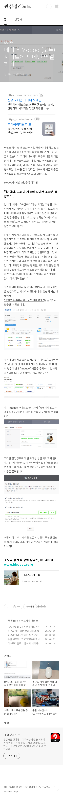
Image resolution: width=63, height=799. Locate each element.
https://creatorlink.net (21, 119)
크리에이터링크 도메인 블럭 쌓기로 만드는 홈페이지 (21, 124)
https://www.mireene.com (23, 95)
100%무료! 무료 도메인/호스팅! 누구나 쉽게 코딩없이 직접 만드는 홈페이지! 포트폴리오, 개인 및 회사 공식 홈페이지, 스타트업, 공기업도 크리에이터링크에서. (21, 130)
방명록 (18, 19)
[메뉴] (56, 6)
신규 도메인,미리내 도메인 (24, 100)
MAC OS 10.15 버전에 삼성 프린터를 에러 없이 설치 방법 (24, 628)
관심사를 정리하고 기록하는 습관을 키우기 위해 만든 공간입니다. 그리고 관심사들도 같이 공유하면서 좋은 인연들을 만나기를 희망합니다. (24, 744)
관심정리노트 (17, 6)
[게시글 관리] (18, 606)
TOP (56, 788)
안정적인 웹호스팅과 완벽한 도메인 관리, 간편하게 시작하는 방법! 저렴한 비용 (31, 106)
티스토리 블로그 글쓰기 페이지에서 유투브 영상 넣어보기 (24, 645)
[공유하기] (14, 606)
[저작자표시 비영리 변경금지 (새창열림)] (41, 606)
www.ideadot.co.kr (19, 564)
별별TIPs (13, 620)
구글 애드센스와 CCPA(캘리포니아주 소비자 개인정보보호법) (25, 640)
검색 (48, 6)
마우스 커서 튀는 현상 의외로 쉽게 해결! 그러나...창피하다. (24, 632)
